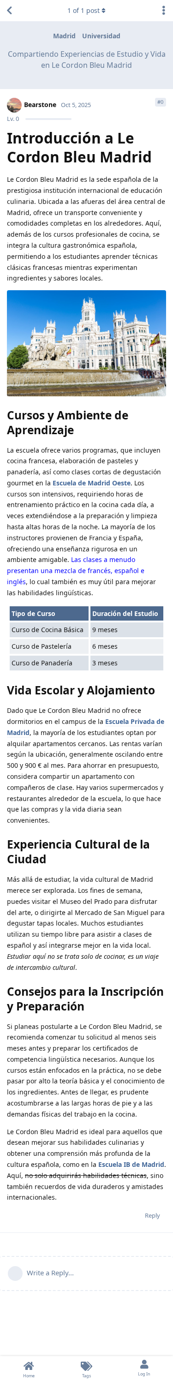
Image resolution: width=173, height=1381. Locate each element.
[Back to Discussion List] (9, 10)
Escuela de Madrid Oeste (92, 482)
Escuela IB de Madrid (131, 1164)
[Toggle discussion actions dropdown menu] (164, 10)
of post (83, 10)
